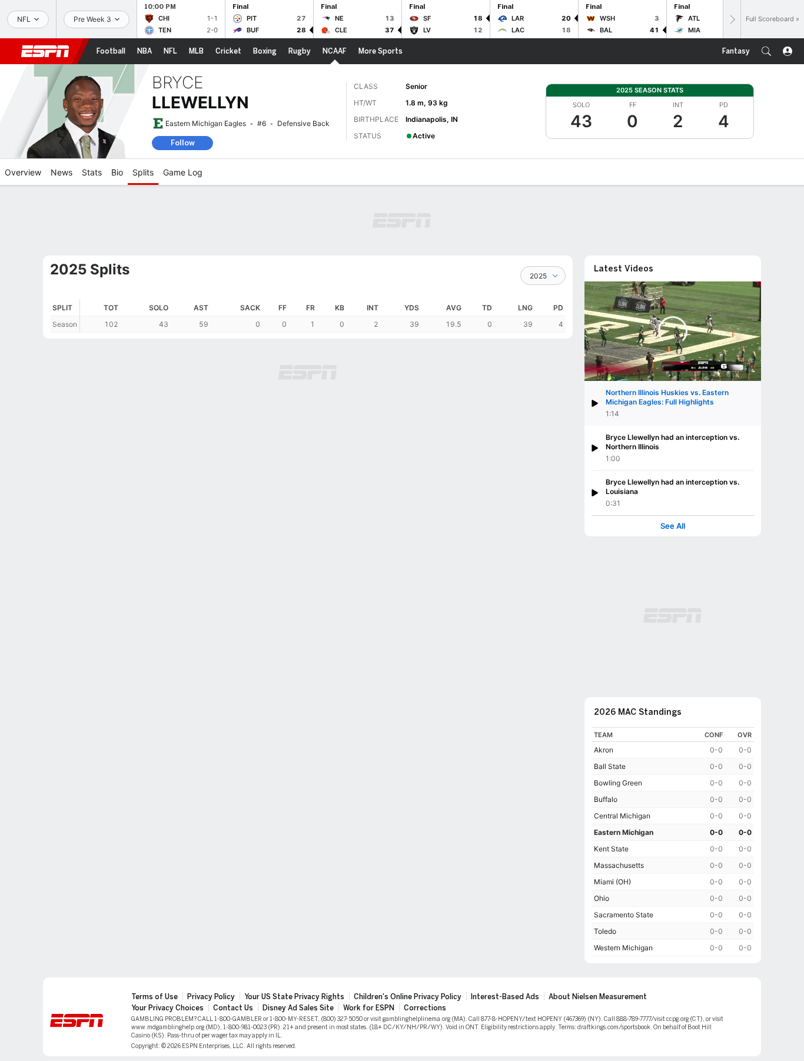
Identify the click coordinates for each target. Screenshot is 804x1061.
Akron (603, 749)
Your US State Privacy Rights (294, 997)
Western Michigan (623, 947)
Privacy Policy (211, 997)
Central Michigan (622, 815)
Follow (183, 142)
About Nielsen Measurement (598, 997)
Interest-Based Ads (505, 997)
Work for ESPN (368, 1008)
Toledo (605, 931)
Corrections (425, 1008)
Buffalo (605, 799)
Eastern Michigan (623, 832)
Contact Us (233, 1008)
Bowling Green (618, 782)
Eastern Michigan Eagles (205, 123)
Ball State (610, 766)
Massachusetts (619, 865)
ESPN (45, 51)
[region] (323, 316)
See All (672, 526)
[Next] (731, 19)
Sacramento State (623, 914)
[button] (766, 51)
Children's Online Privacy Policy (407, 997)
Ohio (601, 898)
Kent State (611, 848)
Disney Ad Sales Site (298, 1008)
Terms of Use (154, 997)
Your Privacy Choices (167, 1008)
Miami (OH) (612, 881)
